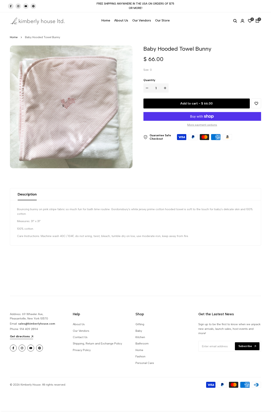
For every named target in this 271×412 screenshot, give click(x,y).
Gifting (140, 324)
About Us (79, 324)
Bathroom (142, 343)
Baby (139, 331)
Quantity (149, 80)
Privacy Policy (82, 350)
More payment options (202, 125)
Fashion (140, 356)
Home (14, 37)
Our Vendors (81, 331)
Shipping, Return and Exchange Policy (97, 343)
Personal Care (145, 363)
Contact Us (80, 337)
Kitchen (140, 337)
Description (27, 194)
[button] (256, 103)
